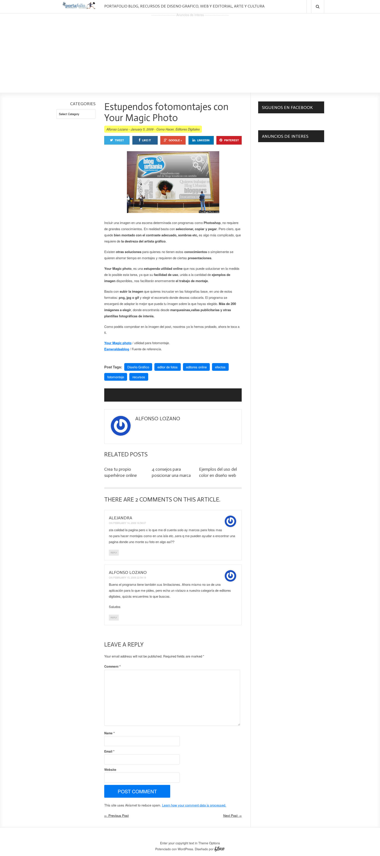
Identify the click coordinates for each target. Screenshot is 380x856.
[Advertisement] (190, 48)
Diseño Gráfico (138, 367)
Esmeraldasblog (116, 349)
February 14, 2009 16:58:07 (129, 523)
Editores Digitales (187, 129)
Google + (175, 140)
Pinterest (231, 140)
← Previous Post (116, 815)
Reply (114, 552)
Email (109, 751)
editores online (196, 367)
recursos (138, 377)
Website (110, 769)
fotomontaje (115, 377)
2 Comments (153, 499)
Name (109, 733)
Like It (146, 140)
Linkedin (203, 140)
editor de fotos (167, 367)
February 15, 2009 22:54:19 (129, 577)
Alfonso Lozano (117, 129)
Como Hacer (165, 129)
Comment (112, 666)
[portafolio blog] (78, 7)
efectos (220, 367)
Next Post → (232, 815)
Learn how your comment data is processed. (194, 805)
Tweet (119, 140)
